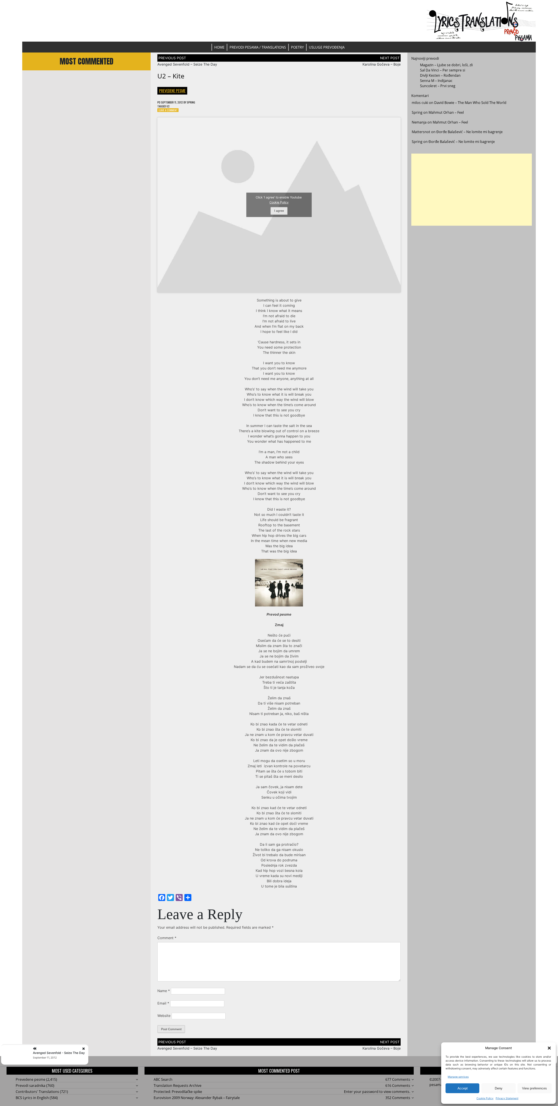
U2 (168, 106)
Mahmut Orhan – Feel (446, 112)
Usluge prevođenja (327, 47)
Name (163, 991)
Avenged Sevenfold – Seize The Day (187, 64)
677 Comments (397, 1079)
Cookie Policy (484, 1098)
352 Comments (397, 1097)
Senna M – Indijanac (436, 80)
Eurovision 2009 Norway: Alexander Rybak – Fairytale (197, 1097)
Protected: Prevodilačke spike (178, 1091)
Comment (166, 938)
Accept (463, 1088)
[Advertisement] (471, 190)
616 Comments (397, 1085)
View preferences (534, 1088)
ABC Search (163, 1079)
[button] (549, 1048)
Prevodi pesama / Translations (258, 47)
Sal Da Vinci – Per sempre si (442, 70)
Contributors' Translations (37, 1091)
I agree (279, 211)
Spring (191, 102)
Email (163, 1003)
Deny (498, 1088)
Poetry (297, 47)
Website (163, 1015)
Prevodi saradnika (30, 1085)
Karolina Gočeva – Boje (381, 64)
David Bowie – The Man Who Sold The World (470, 102)
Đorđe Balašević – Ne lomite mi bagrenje (469, 131)
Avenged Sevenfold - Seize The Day (59, 1053)
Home (219, 47)
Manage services (458, 1076)
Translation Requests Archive (177, 1085)
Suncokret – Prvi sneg (437, 85)
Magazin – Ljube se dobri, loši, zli (446, 65)
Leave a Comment (168, 110)
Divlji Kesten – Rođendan (440, 75)
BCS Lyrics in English (32, 1097)
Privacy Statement (507, 1098)
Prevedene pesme (172, 90)
